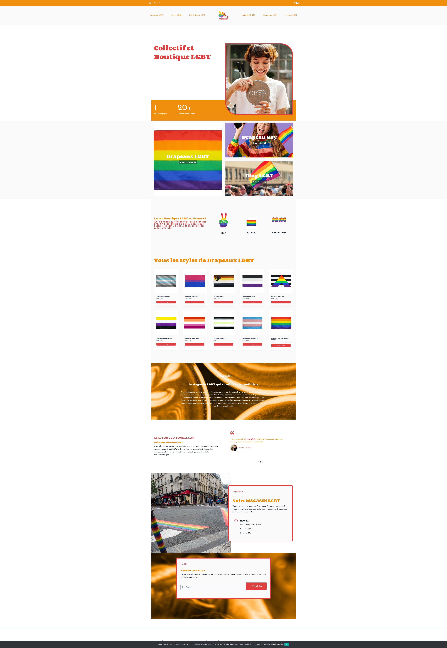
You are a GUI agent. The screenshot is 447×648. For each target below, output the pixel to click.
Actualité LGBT (248, 15)
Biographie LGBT (270, 15)
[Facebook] (150, 3)
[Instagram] (159, 3)
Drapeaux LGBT (156, 15)
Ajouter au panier (223, 344)
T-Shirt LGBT (176, 15)
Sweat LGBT (250, 439)
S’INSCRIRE (256, 586)
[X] (154, 3)
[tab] (258, 461)
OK (287, 644)
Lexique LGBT (291, 15)
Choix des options (166, 302)
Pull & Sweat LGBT (197, 15)
